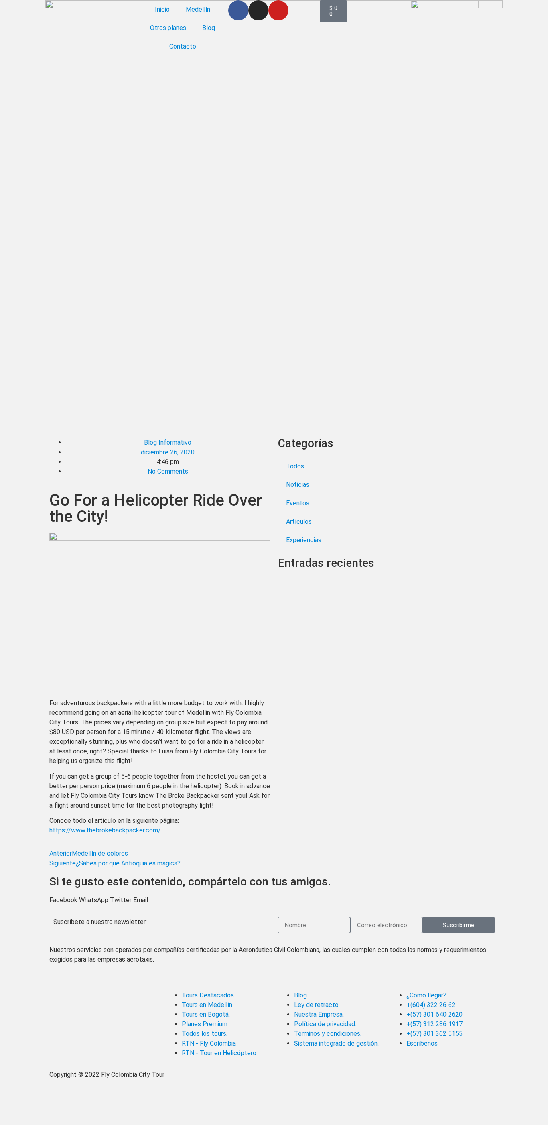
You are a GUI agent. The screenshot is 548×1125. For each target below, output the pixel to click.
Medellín (198, 9)
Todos (295, 466)
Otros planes (168, 28)
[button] (63, 900)
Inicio (162, 9)
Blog (208, 28)
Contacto (182, 46)
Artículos (299, 521)
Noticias (297, 484)
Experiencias (303, 540)
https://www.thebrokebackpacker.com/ (105, 830)
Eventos (297, 503)
